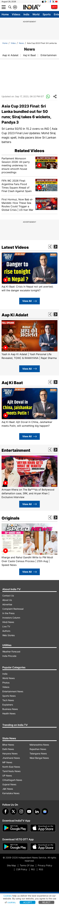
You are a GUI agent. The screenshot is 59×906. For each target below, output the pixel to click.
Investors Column (11, 617)
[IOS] (43, 1)
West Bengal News (39, 758)
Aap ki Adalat (10, 55)
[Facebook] (5, 811)
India (26, 14)
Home (5, 14)
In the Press (8, 613)
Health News (8, 713)
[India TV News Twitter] (53, 1)
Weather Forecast (11, 651)
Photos (5, 682)
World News (8, 678)
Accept (27, 902)
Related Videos (29, 150)
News (21, 43)
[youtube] (29, 811)
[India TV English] (31, 7)
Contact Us (8, 595)
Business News (10, 709)
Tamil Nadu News (11, 771)
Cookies (7, 895)
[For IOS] (43, 847)
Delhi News (8, 749)
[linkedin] (37, 811)
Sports (47, 14)
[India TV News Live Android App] (15, 828)
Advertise (7, 604)
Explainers (7, 704)
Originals (11, 518)
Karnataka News (10, 793)
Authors (6, 631)
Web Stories (8, 635)
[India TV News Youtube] (56, 1)
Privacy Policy (45, 865)
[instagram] (21, 811)
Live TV (6, 626)
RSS (41, 869)
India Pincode (9, 656)
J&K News (7, 788)
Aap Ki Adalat (15, 315)
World (35, 14)
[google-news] (45, 811)
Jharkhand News (11, 758)
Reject (46, 902)
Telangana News (38, 753)
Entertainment (49, 55)
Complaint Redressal (12, 608)
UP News (7, 775)
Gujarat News (9, 784)
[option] (29, 272)
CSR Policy (21, 869)
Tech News (8, 700)
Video (13, 43)
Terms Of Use (27, 865)
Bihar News (8, 744)
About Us (7, 600)
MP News (7, 762)
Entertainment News (12, 691)
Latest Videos (15, 247)
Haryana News (9, 753)
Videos (16, 14)
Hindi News (8, 622)
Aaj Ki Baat (12, 382)
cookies (11, 902)
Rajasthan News (38, 749)
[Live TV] (54, 7)
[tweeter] (13, 811)
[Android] (46, 1)
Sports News (9, 695)
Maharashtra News (39, 744)
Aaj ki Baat (29, 55)
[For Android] (15, 847)
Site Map (11, 865)
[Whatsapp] (48, 97)
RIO (33, 869)
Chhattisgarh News (12, 780)
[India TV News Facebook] (50, 1)
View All (27, 300)
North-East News (11, 766)
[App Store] (43, 828)
